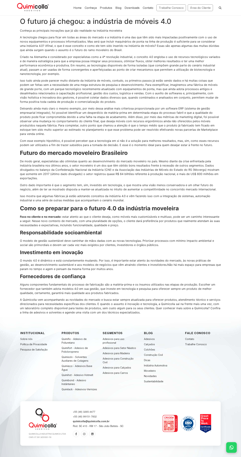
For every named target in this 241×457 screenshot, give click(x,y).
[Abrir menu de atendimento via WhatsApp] (231, 447)
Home (77, 8)
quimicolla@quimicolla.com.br (91, 421)
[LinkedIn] (92, 434)
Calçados (149, 344)
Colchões (149, 349)
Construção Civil (153, 354)
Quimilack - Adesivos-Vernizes (79, 389)
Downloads (132, 8)
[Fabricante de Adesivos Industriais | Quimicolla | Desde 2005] (32, 7)
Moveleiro (150, 370)
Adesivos (149, 338)
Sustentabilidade (153, 381)
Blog (118, 8)
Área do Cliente (200, 8)
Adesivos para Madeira (116, 353)
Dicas (147, 360)
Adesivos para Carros (115, 372)
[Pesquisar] (220, 8)
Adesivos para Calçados (117, 367)
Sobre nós (26, 338)
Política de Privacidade (33, 344)
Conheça (91, 8)
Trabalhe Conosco (171, 8)
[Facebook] (76, 434)
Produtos (106, 8)
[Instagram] (84, 434)
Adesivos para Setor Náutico (119, 347)
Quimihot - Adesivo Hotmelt (77, 374)
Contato (148, 8)
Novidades (150, 376)
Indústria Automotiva (155, 365)
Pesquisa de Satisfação (34, 349)
